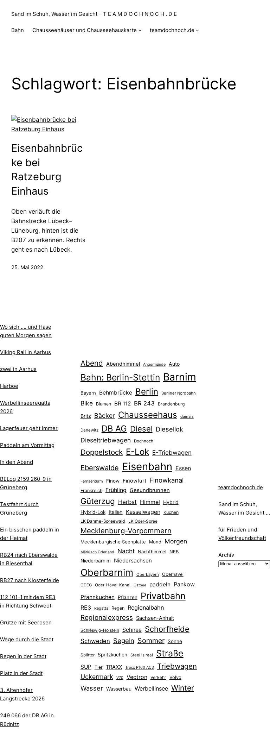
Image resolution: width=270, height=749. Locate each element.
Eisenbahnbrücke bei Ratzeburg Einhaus (47, 169)
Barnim (179, 377)
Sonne (175, 641)
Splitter (88, 655)
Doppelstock (102, 452)
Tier (99, 667)
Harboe (9, 386)
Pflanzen (127, 597)
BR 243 (144, 403)
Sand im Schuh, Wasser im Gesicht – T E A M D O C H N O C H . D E (94, 14)
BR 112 (122, 403)
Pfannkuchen (98, 597)
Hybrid (171, 502)
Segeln (123, 641)
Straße (170, 653)
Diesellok (169, 429)
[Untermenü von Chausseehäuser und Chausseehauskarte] (139, 30)
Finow (113, 481)
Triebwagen (177, 666)
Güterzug (98, 501)
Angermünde (154, 364)
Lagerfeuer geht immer (29, 428)
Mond (155, 542)
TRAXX (114, 667)
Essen (183, 468)
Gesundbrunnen (150, 490)
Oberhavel (173, 574)
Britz (86, 416)
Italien (116, 512)
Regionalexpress (107, 617)
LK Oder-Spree (143, 521)
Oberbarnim (107, 572)
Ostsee (140, 585)
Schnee (132, 630)
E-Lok (137, 452)
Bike (87, 403)
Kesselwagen (143, 511)
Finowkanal (166, 480)
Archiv (226, 555)
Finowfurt (134, 481)
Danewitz (89, 430)
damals (187, 416)
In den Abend (16, 462)
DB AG (114, 428)
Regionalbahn (146, 607)
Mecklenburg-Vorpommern (126, 530)
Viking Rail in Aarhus (25, 352)
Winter (182, 687)
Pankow (184, 584)
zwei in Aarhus (18, 369)
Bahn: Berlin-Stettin (120, 377)
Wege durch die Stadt (26, 639)
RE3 (86, 607)
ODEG (86, 585)
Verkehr (158, 677)
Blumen (103, 404)
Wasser (92, 688)
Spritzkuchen (112, 654)
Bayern (88, 393)
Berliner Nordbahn (178, 393)
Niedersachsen (133, 560)
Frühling (116, 490)
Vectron (137, 677)
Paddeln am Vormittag (27, 445)
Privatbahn (163, 596)
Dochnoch (143, 441)
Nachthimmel (152, 551)
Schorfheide (167, 629)
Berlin (146, 391)
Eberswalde (100, 468)
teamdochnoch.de (240, 487)
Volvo (175, 677)
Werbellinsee (151, 688)
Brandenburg (171, 404)
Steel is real (141, 655)
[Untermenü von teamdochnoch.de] (197, 30)
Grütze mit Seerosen (26, 622)
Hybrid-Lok (93, 512)
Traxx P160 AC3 (139, 667)
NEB (174, 551)
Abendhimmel (123, 364)
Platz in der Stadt (21, 673)
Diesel (141, 428)
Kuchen (171, 512)
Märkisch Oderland (97, 552)
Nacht (126, 551)
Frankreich (91, 490)
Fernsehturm (92, 481)
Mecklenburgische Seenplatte (113, 542)
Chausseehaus (147, 415)
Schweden (95, 640)
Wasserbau (118, 689)
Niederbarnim (96, 561)
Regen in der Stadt (23, 656)
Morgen (176, 541)
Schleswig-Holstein (100, 630)
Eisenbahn (147, 466)
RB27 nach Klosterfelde (29, 580)
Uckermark (97, 676)
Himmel (150, 501)
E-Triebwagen (172, 452)
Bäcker (104, 415)
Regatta (101, 608)
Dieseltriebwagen (106, 440)
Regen (117, 608)
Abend (92, 363)
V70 (119, 677)
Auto (174, 364)
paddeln (160, 584)
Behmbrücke (115, 392)
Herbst (127, 501)
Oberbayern (147, 574)
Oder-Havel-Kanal (112, 585)
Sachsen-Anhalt (155, 618)
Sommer (151, 640)
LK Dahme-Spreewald (103, 521)
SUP (86, 666)
